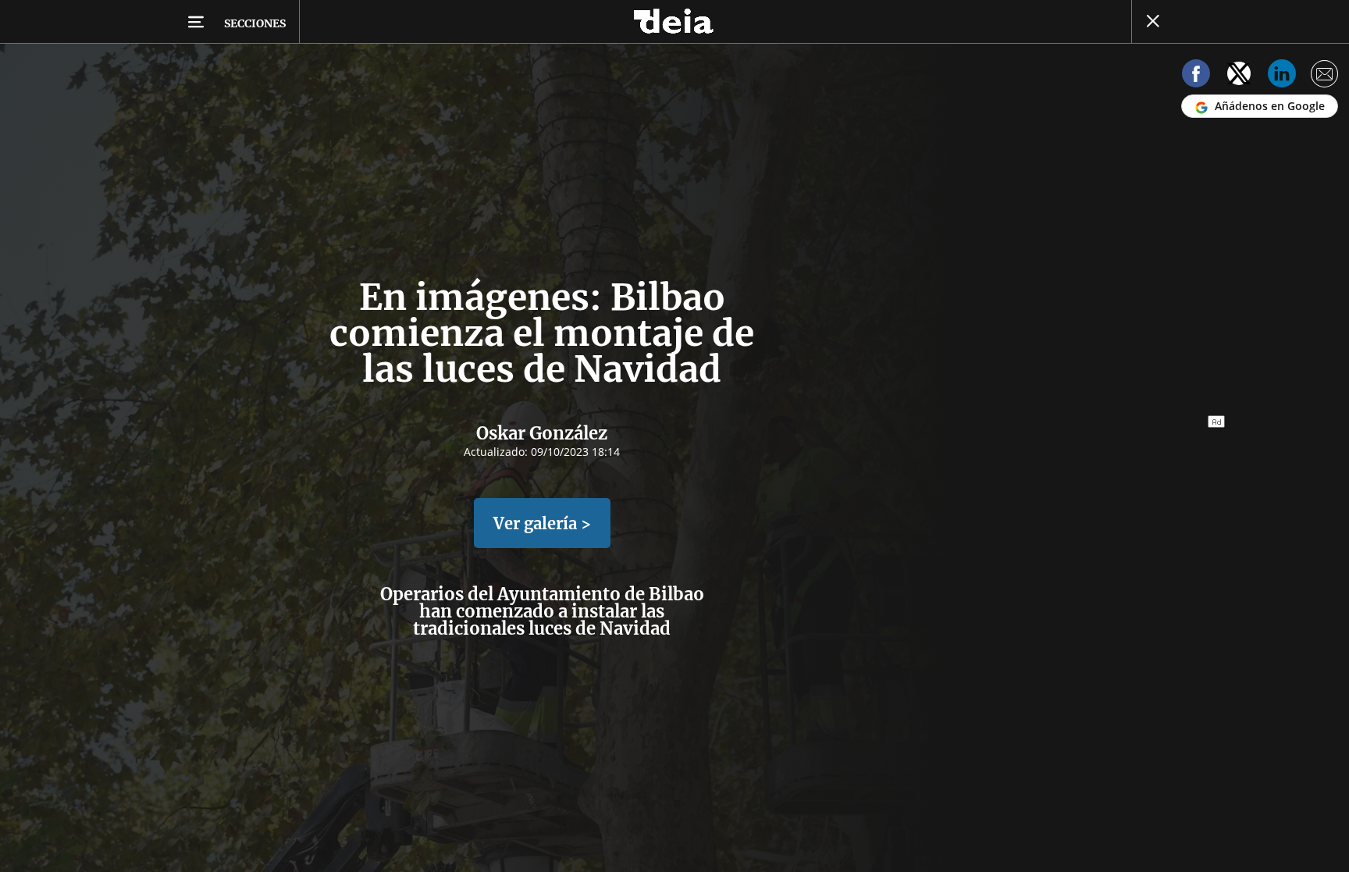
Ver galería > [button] (542, 523)
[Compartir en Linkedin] (1282, 76)
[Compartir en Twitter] (1239, 76)
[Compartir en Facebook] (1196, 76)
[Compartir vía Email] (1325, 76)
